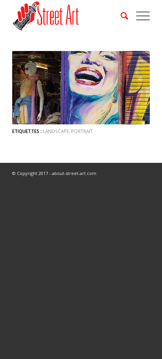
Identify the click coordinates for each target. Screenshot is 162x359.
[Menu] (139, 15)
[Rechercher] (120, 15)
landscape (56, 131)
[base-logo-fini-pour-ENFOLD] (67, 15)
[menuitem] (120, 15)
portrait (82, 131)
